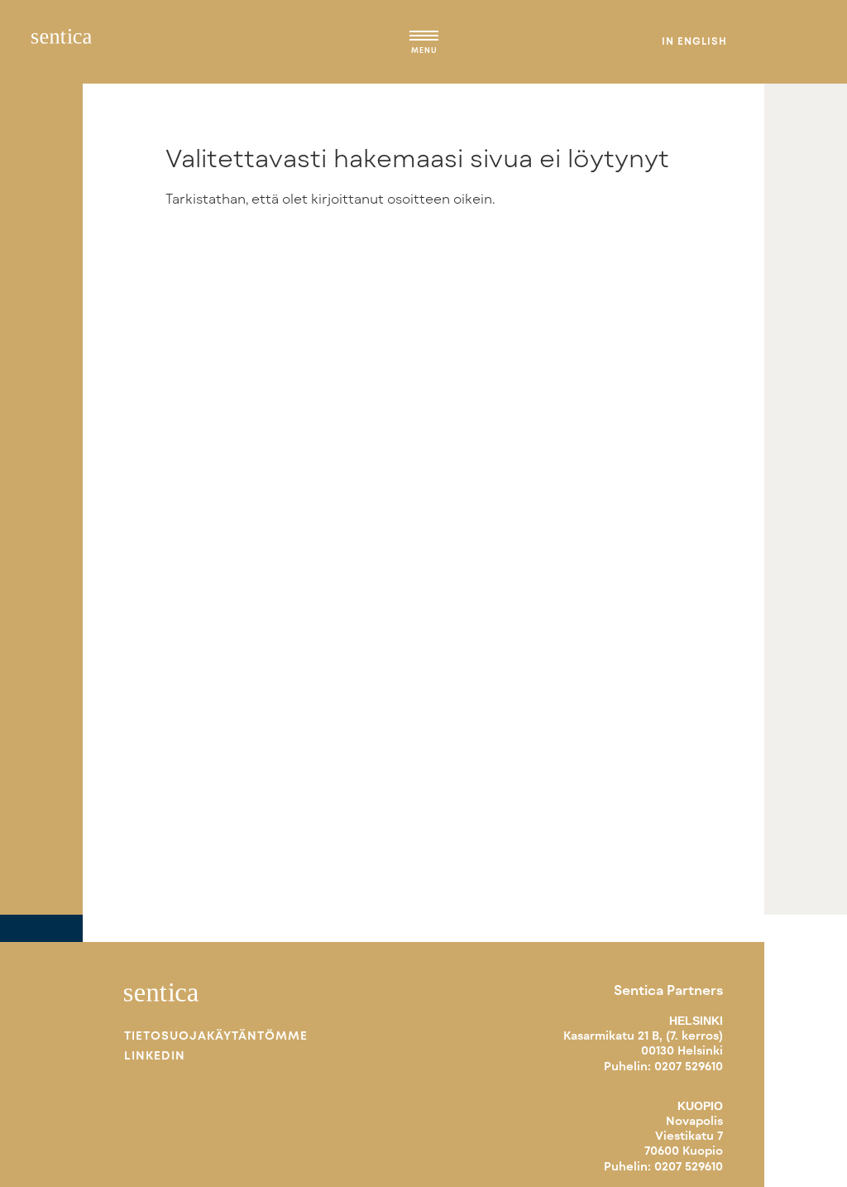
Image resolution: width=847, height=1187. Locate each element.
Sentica (62, 41)
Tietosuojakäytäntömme (216, 1035)
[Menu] (423, 38)
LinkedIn (154, 1055)
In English (694, 40)
